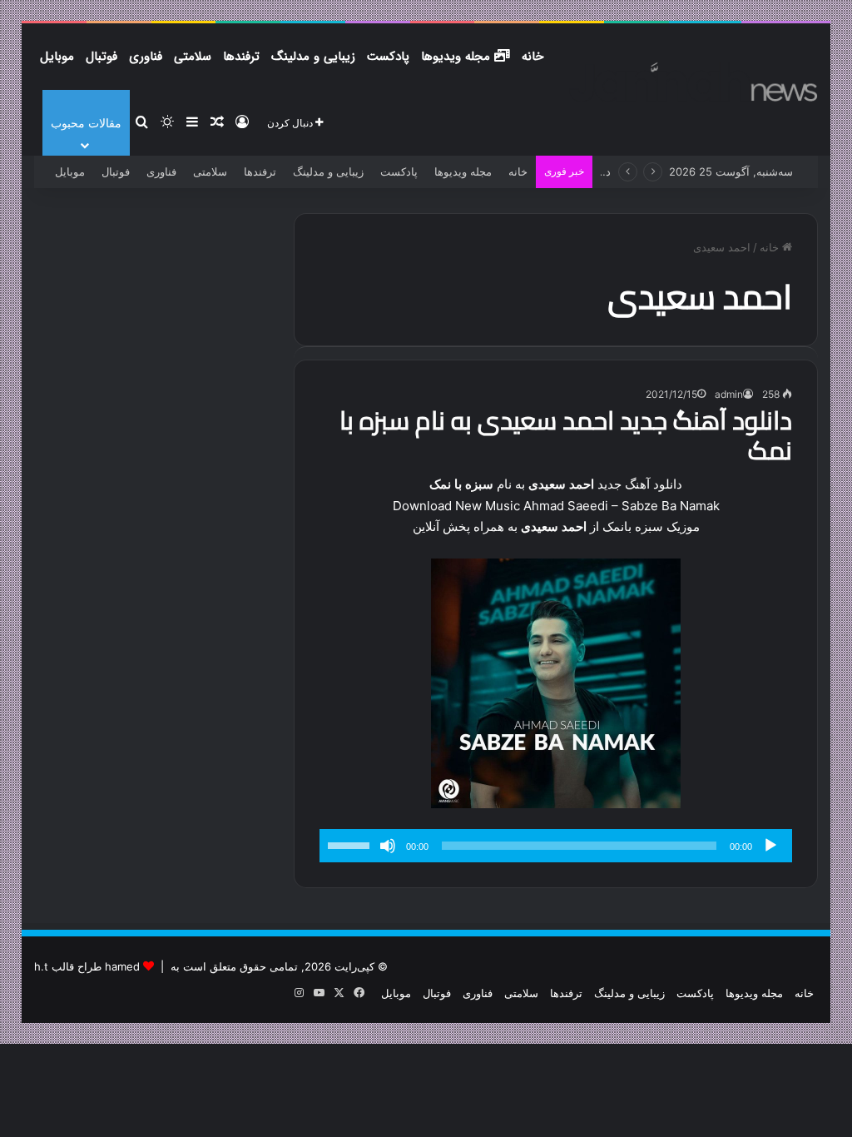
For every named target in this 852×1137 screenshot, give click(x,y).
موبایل (57, 57)
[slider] (351, 844)
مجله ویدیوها (457, 57)
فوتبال (101, 57)
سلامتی (192, 57)
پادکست (388, 57)
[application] (556, 845)
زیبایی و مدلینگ (313, 57)
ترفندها (241, 57)
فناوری (145, 57)
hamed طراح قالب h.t (87, 966)
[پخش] (770, 845)
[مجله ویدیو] (693, 82)
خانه (532, 57)
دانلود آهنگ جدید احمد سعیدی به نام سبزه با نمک (565, 435)
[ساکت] (387, 845)
